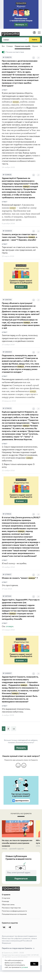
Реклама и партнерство (11, 908)
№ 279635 (7, 408)
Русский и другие (16, 849)
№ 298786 (7, 300)
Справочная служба (22, 46)
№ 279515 (7, 514)
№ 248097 (7, 673)
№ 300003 (7, 231)
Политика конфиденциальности (14, 911)
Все (3, 46)
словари (9, 626)
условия (24, 967)
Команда (5, 901)
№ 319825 (7, 175)
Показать (21, 748)
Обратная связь (8, 904)
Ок (34, 964)
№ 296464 (7, 352)
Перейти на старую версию (17, 948)
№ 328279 (7, 57)
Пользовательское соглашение (14, 914)
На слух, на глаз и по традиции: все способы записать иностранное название (17, 843)
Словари (9, 46)
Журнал (35, 46)
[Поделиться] (38, 57)
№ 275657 (7, 574)
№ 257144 (7, 596)
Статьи (4, 848)
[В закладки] (33, 57)
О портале (6, 898)
